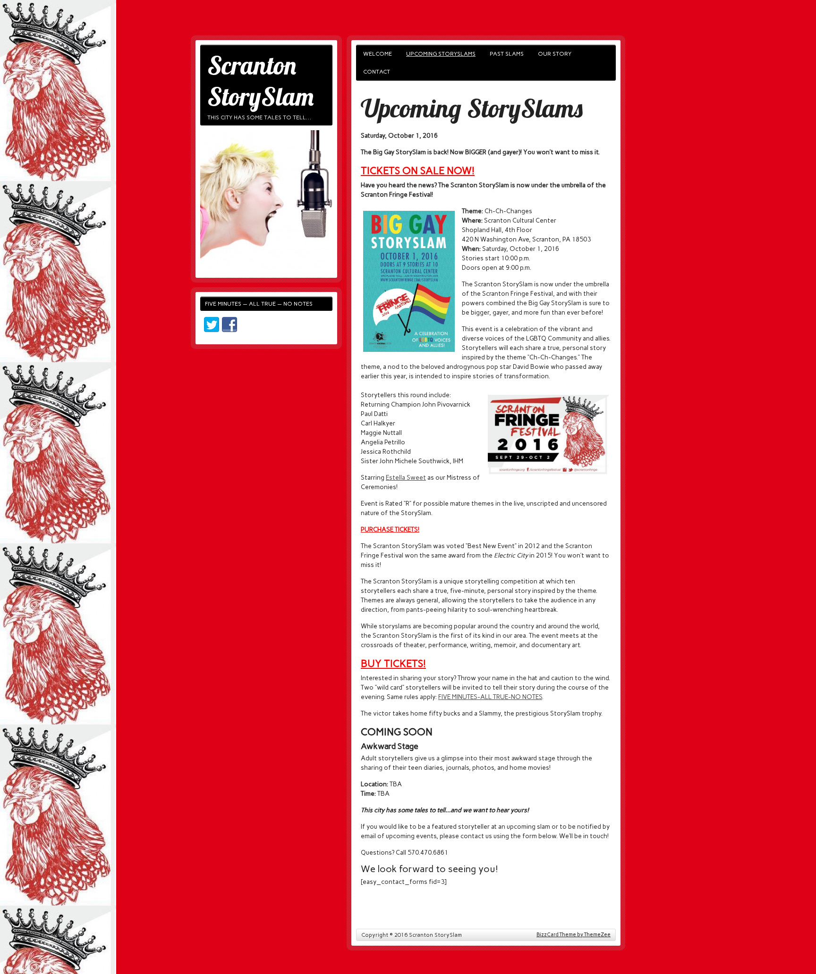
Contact (376, 71)
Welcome (377, 53)
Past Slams (507, 53)
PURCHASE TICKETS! (390, 529)
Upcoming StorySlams (441, 53)
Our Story (554, 53)
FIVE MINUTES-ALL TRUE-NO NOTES (490, 696)
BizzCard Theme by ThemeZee (573, 935)
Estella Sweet (406, 477)
